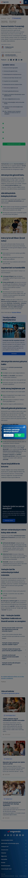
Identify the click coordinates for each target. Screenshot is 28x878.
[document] (14, 439)
